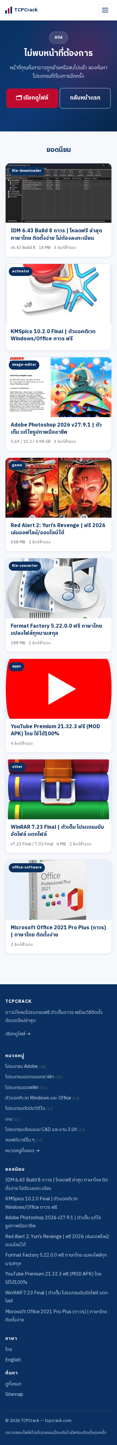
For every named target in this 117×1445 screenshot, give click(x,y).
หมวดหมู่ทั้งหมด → (22, 1151)
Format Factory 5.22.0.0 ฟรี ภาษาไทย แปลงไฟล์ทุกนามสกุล (56, 630)
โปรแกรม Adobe (25, 1066)
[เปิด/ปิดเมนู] (105, 10)
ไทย (8, 1350)
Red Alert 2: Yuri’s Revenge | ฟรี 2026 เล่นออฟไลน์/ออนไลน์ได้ (58, 529)
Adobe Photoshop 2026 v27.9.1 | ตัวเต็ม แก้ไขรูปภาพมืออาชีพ (56, 429)
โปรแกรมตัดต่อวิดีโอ (29, 1108)
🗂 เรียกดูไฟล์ (32, 97)
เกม (12, 1119)
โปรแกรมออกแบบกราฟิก (33, 1077)
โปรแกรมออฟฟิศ (26, 1088)
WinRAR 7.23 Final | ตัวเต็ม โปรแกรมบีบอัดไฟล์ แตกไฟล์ (57, 831)
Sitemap (14, 1394)
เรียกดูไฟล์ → (18, 1034)
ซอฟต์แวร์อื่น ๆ (24, 1140)
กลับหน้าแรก (85, 97)
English (13, 1360)
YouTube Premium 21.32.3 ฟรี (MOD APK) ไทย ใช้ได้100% (55, 730)
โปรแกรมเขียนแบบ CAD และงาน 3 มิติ (45, 1130)
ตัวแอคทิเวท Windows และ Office (42, 1098)
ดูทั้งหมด (13, 1384)
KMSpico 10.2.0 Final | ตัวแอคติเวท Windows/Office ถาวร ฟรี (53, 335)
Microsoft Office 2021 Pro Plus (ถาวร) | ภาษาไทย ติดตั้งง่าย (58, 931)
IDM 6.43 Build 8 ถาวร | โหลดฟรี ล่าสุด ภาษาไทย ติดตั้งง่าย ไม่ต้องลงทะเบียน (56, 234)
